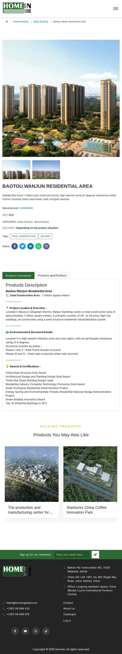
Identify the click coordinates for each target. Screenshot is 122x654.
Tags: (5, 236)
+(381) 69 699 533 (18, 608)
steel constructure (24, 236)
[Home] (6, 21)
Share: (6, 246)
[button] (116, 95)
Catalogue (69, 614)
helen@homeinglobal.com (22, 602)
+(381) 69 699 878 (18, 614)
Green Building (25, 221)
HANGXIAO (26, 208)
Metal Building (41, 221)
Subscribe (95, 554)
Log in (67, 620)
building (45, 236)
